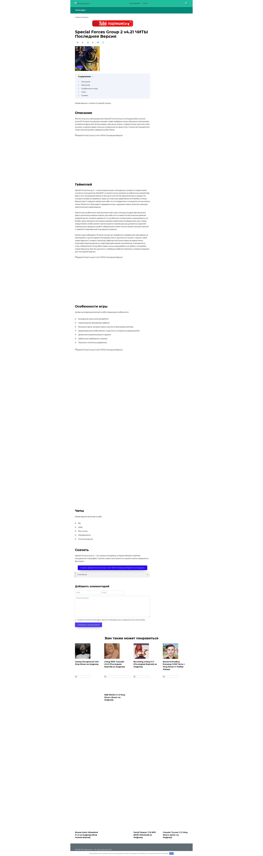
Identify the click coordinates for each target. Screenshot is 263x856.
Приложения (134, 3)
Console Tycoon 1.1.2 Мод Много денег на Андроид (175, 834)
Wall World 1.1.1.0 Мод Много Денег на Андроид (114, 697)
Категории (80, 10)
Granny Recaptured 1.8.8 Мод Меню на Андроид (87, 662)
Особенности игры (89, 89)
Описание (85, 82)
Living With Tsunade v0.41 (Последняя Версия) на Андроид (114, 664)
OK (171, 853)
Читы (80, 66)
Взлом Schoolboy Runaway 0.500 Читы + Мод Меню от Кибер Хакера (174, 665)
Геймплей (85, 85)
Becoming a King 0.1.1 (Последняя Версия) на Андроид (145, 664)
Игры (145, 3)
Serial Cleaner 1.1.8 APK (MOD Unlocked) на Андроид (145, 834)
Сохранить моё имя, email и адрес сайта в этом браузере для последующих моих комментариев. (111, 620)
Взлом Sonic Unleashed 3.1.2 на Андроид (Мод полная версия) (86, 834)
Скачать (84, 95)
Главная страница (81, 17)
